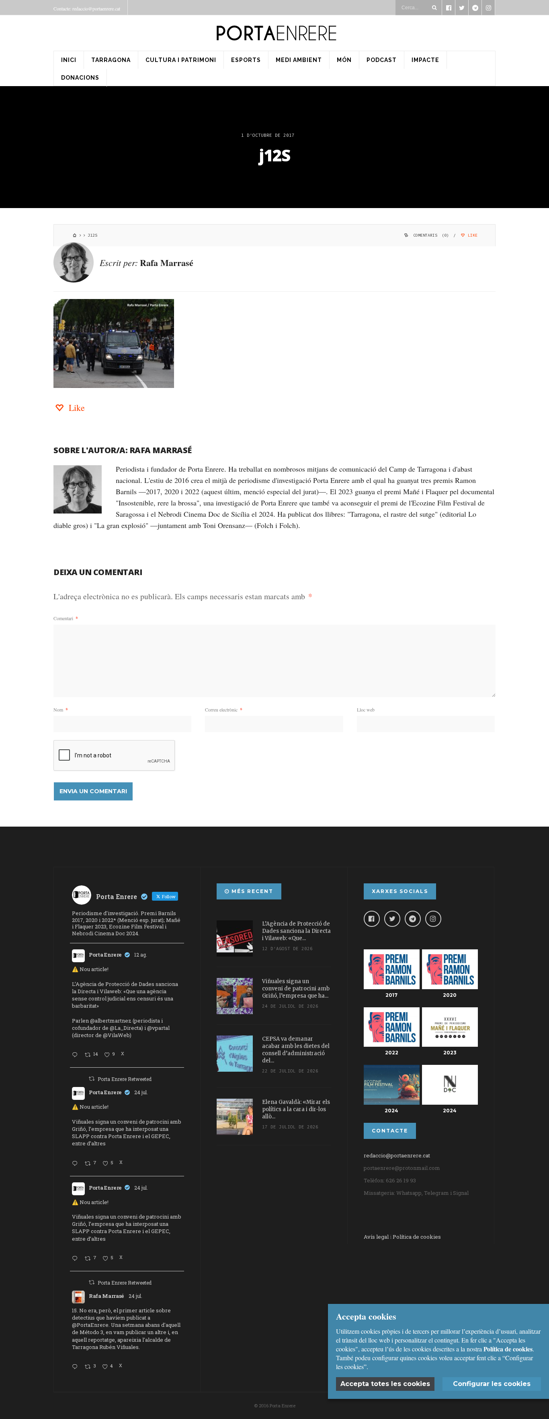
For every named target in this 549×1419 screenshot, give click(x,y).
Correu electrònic (223, 709)
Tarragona (111, 60)
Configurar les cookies (492, 1384)
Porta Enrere (105, 954)
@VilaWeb (116, 1035)
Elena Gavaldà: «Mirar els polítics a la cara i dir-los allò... (296, 1109)
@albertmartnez (110, 1020)
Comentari (65, 618)
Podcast (382, 60)
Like (471, 235)
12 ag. (140, 954)
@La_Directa (125, 1027)
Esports (246, 60)
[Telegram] (413, 919)
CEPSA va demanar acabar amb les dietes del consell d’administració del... (296, 1049)
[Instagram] (433, 919)
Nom (60, 709)
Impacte (425, 60)
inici (68, 60)
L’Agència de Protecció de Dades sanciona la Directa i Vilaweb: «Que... (296, 931)
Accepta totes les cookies (385, 1384)
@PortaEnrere (90, 1324)
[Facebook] (372, 919)
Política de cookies (417, 1236)
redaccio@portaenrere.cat (397, 1155)
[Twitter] (392, 919)
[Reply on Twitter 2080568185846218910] (76, 1367)
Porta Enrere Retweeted (125, 1079)
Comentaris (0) (431, 235)
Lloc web (366, 709)
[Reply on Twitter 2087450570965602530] (76, 1055)
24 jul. (141, 1092)
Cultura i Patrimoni (180, 60)
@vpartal (158, 1027)
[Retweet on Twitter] (91, 1078)
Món (344, 60)
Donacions (80, 77)
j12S (275, 155)
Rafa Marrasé (166, 262)
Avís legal (376, 1236)
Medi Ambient (299, 60)
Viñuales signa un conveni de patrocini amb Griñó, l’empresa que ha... (296, 988)
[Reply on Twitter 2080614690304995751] (76, 1164)
